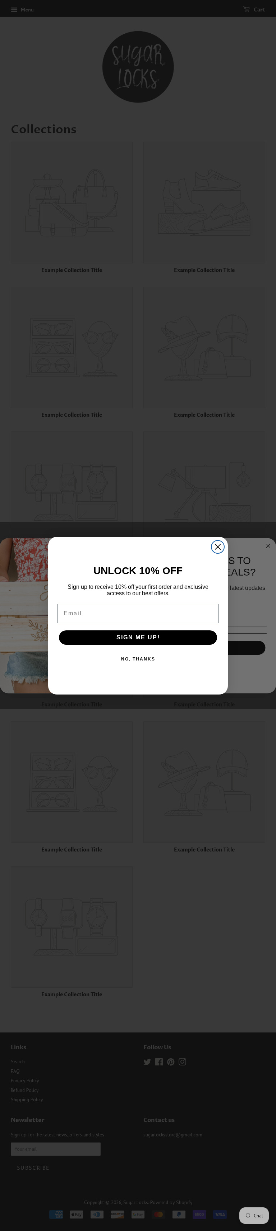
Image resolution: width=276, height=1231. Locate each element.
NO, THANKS (138, 659)
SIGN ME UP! (138, 637)
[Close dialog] (217, 546)
